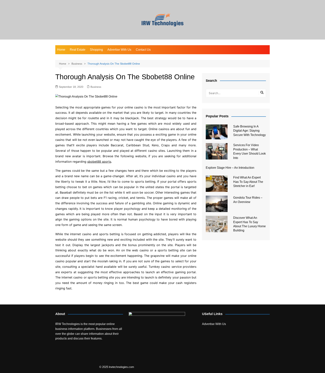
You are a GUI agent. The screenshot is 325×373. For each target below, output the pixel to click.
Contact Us (143, 49)
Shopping (96, 49)
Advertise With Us (119, 49)
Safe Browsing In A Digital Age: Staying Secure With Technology (249, 131)
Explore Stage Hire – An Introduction (230, 167)
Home (61, 49)
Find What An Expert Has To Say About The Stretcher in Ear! (248, 182)
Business (95, 86)
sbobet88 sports (99, 161)
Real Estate (77, 49)
